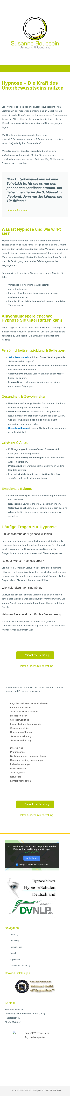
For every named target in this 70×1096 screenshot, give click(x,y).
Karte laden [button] (32, 858)
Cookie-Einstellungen (17, 973)
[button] (35, 68)
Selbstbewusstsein (18, 357)
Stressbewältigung (18, 428)
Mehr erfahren (31, 852)
